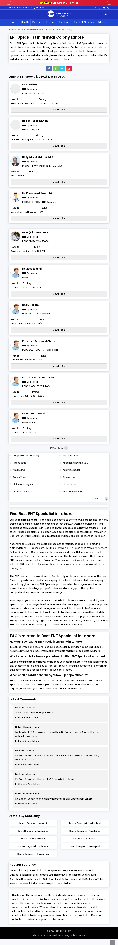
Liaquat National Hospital (24, 874)
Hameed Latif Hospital (51, 874)
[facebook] (96, 7)
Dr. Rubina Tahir (94, 879)
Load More (57, 447)
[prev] (9, 3)
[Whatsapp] (56, 68)
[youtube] (104, 7)
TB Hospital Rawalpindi (22, 883)
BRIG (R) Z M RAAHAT (35, 232)
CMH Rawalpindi (52, 879)
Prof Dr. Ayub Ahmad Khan (38, 377)
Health (25, 22)
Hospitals (50, 22)
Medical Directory (84, 22)
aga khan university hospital (26, 879)
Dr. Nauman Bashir (34, 413)
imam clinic (16, 870)
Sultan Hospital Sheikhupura (80, 874)
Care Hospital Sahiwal (54, 870)
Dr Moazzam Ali (32, 268)
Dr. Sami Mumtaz (33, 84)
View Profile (59, 109)
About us (37, 935)
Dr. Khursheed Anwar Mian (38, 193)
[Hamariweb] (59, 14)
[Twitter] (62, 68)
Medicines (64, 22)
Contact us (50, 935)
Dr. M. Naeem (30, 305)
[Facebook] (49, 68)
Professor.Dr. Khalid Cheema (40, 341)
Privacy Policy (78, 935)
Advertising (63, 935)
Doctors (36, 22)
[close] (114, 2)
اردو (105, 14)
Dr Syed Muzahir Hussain (37, 157)
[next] (109, 3)
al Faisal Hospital (45, 883)
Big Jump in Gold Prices (60, 3)
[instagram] (69, 68)
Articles (102, 22)
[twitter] (108, 7)
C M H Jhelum (63, 883)
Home (13, 22)
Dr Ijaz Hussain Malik (73, 879)
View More (99, 498)
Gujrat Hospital (32, 870)
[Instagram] (100, 7)
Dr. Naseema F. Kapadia (80, 870)
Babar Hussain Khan (35, 121)
